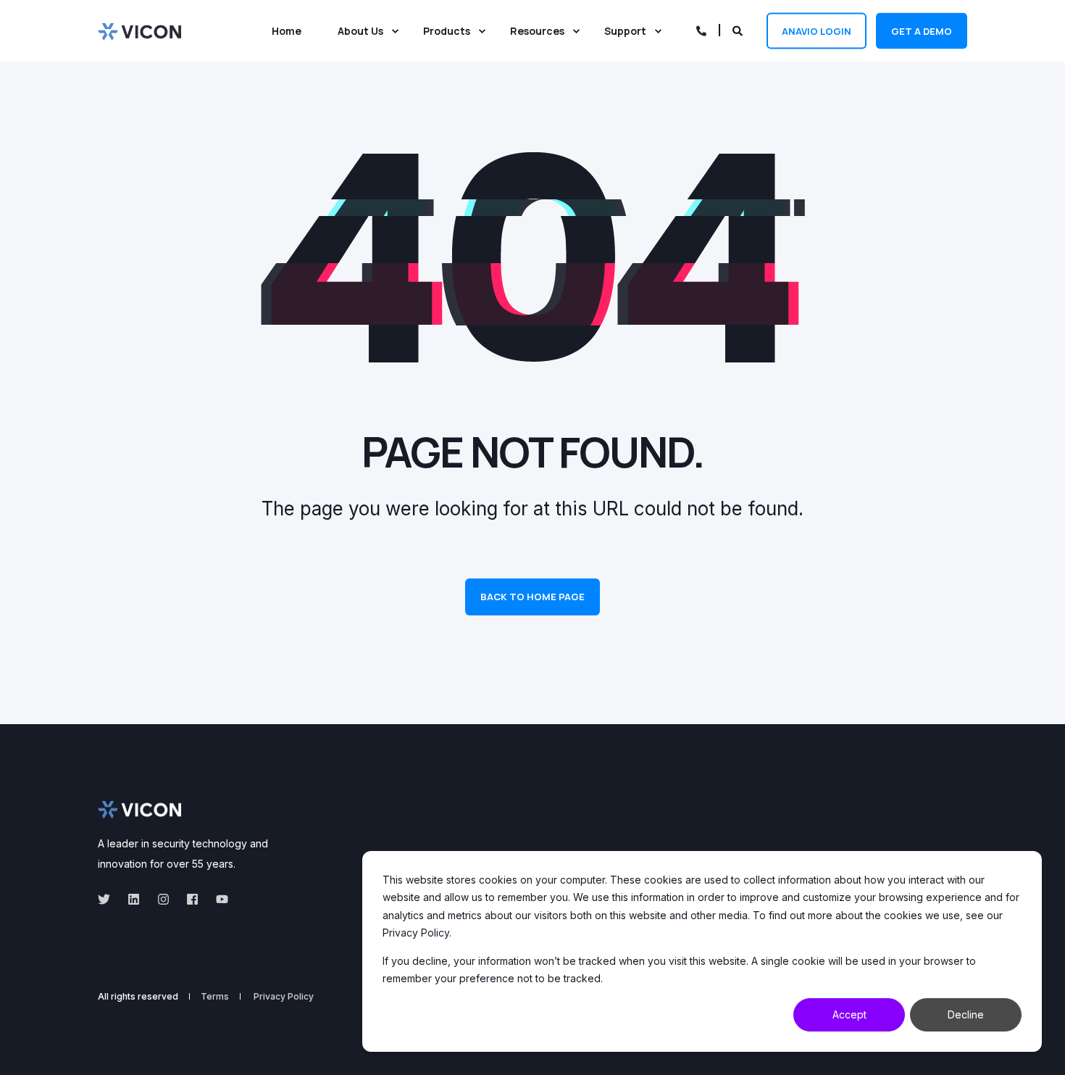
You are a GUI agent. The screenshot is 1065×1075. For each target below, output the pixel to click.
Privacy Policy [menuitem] (284, 996)
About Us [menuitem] (360, 31)
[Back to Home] (139, 30)
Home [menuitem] (286, 31)
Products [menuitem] (446, 31)
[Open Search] (738, 29)
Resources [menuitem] (537, 31)
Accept (849, 1014)
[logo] (139, 809)
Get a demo (921, 30)
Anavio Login (816, 30)
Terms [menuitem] (215, 996)
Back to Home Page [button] (532, 596)
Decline (966, 1014)
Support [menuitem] (625, 31)
